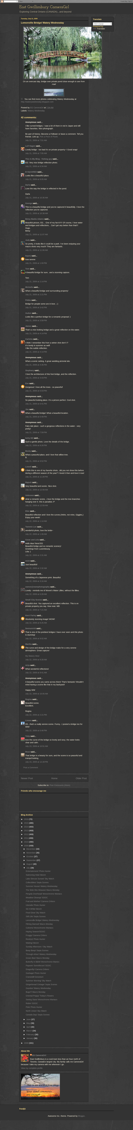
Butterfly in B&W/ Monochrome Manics (42, 962)
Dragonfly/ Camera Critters (37, 969)
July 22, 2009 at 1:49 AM (36, 534)
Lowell (28, 467)
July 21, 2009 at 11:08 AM (36, 250)
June (28, 1019)
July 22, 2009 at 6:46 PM (36, 730)
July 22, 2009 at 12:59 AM (36, 505)
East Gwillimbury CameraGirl (44, 7)
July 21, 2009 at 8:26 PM (36, 445)
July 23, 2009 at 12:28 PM (36, 762)
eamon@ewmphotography (37, 587)
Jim (27, 409)
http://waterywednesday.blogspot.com (37, 102)
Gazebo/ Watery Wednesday (38, 988)
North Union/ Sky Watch (36, 1011)
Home (54, 778)
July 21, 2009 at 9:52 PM (36, 461)
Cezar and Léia (32, 540)
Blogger (81, 1116)
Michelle (29, 287)
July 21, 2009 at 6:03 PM (36, 391)
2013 (26, 830)
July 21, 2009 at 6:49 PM (36, 417)
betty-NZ (29, 438)
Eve (27, 383)
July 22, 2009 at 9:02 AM (36, 638)
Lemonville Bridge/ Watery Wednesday (42, 920)
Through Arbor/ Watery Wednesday (41, 954)
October (30, 856)
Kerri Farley (30, 615)
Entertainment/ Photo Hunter (38, 871)
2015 (26, 823)
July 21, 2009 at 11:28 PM (36, 477)
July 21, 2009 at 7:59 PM (36, 432)
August (29, 864)
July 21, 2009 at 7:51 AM (36, 140)
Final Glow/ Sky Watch (35, 913)
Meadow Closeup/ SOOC (37, 898)
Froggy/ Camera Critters (36, 935)
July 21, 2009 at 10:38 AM (36, 213)
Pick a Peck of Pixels (49, 137)
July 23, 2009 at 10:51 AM (36, 746)
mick (27, 561)
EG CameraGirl (39, 1055)
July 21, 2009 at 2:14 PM (36, 281)
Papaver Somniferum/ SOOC (38, 965)
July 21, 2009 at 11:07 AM (36, 234)
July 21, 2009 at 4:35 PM (36, 365)
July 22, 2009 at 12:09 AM (36, 490)
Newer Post (27, 778)
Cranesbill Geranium (34, 977)
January (30, 1038)
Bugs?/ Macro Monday (35, 992)
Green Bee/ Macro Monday (37, 958)
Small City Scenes (33, 600)
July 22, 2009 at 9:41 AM (36, 673)
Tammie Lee (31, 527)
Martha (28, 644)
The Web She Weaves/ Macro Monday (42, 890)
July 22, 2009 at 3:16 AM (36, 581)
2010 (26, 842)
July (28, 868)
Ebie (27, 511)
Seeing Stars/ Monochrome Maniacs (41, 999)
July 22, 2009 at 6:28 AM (36, 594)
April (28, 1027)
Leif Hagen (30, 146)
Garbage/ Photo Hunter (36, 973)
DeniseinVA (30, 628)
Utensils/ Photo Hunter (35, 905)
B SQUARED (31, 172)
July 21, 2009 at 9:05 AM (36, 179)
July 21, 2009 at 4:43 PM (36, 378)
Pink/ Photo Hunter (34, 1007)
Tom (27, 269)
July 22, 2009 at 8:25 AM (36, 623)
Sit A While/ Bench (34, 909)
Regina (28, 699)
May (28, 1023)
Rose (27, 752)
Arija (27, 665)
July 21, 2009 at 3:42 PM (36, 307)
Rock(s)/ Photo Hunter (35, 939)
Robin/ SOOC (32, 1003)
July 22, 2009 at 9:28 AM (36, 660)
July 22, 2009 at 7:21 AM (36, 610)
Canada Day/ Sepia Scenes (38, 1015)
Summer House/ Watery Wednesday (41, 886)
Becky (28, 451)
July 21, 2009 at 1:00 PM (36, 263)
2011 (26, 838)
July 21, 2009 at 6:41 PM (36, 404)
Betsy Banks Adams (34, 219)
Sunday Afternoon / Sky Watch (39, 947)
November (31, 853)
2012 (26, 834)
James (28, 326)
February (30, 1034)
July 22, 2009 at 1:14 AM (36, 521)
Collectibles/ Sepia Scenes (37, 882)
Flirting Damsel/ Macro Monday (39, 924)
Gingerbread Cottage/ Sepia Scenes (41, 984)
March (29, 1031)
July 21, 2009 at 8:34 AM (36, 166)
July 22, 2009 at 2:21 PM (36, 715)
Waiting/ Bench (32, 943)
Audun (28, 313)
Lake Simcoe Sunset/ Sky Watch (40, 879)
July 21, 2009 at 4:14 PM (36, 333)
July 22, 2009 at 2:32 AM (36, 568)
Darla (27, 185)
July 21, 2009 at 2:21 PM (36, 294)
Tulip (27, 736)
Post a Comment (30, 767)
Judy (27, 240)
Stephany (29, 370)
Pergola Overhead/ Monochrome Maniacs (44, 894)
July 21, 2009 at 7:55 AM (36, 153)
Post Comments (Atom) (60, 785)
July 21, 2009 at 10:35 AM (36, 198)
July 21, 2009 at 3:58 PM (36, 320)
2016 (26, 819)
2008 (26, 1043)
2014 (26, 827)
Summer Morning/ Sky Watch (38, 981)
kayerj (28, 256)
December (31, 849)
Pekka (28, 300)
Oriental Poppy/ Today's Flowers (40, 996)
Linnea (28, 720)
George (28, 203)
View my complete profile (32, 1068)
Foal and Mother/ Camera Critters (40, 901)
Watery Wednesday (36, 111)
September (31, 860)
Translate (101, 29)
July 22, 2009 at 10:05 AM (36, 694)
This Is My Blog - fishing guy (38, 159)
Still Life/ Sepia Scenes (36, 916)
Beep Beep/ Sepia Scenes (37, 950)
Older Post (81, 778)
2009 (26, 846)
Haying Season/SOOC (35, 931)
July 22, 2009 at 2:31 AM (36, 555)
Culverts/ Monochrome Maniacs (39, 928)
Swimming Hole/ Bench (36, 875)
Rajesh (28, 482)
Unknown (29, 495)
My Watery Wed (32, 656)
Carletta (29, 339)
